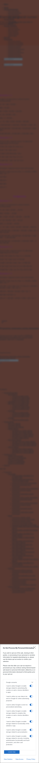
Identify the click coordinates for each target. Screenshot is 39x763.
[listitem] (19, 682)
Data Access (19, 759)
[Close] (35, 648)
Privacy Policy (30, 759)
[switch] (31, 686)
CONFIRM (12, 752)
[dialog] (19, 703)
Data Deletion (8, 759)
